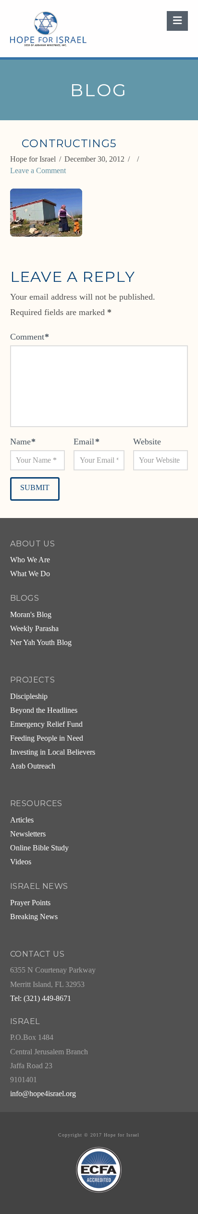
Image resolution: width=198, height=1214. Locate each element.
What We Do (30, 573)
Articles (22, 820)
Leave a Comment (38, 170)
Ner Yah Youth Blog (41, 642)
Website (147, 441)
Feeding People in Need (46, 738)
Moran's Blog (30, 614)
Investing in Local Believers (52, 752)
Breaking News (34, 916)
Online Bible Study (39, 848)
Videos (20, 862)
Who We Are (30, 560)
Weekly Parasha (34, 628)
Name (23, 441)
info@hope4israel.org (43, 1093)
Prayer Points (30, 902)
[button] (177, 21)
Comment (30, 336)
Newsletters (28, 834)
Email (86, 441)
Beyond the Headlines (43, 710)
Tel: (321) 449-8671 (40, 998)
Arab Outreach (32, 766)
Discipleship (29, 696)
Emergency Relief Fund (46, 724)
